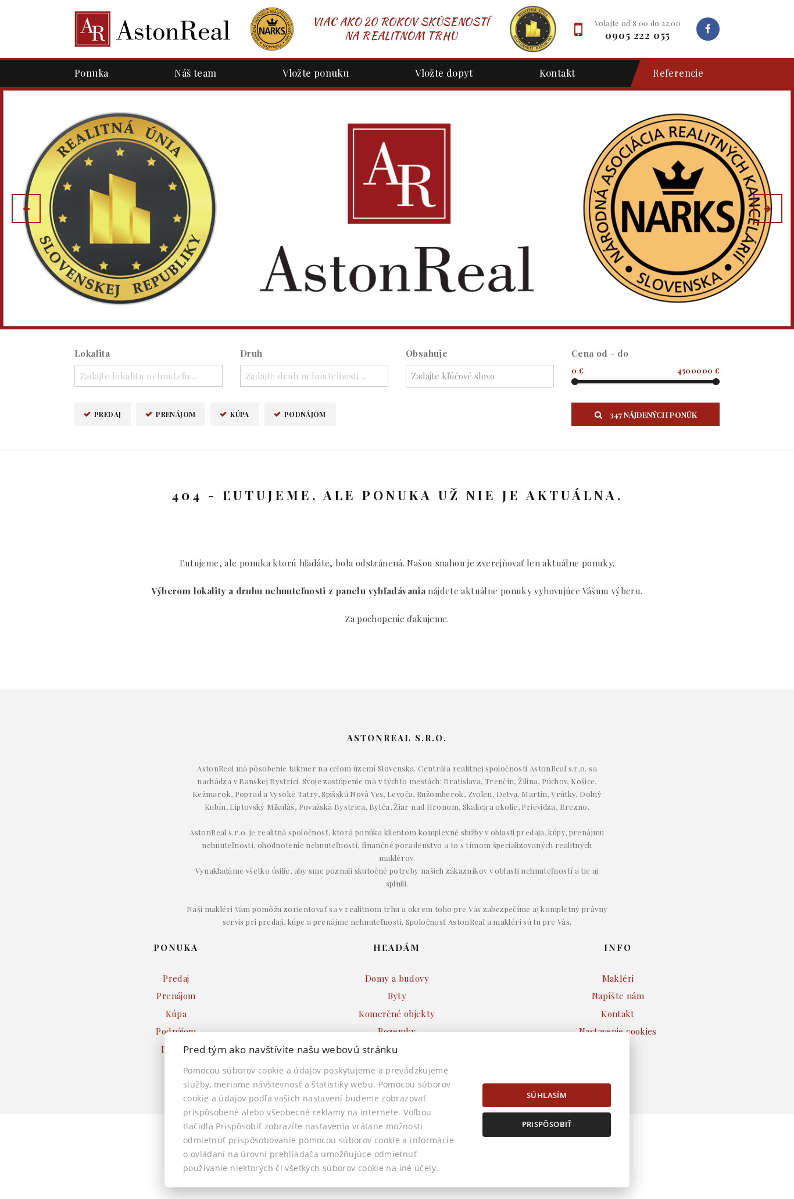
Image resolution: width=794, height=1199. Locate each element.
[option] (397, 208)
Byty (397, 995)
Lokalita (92, 353)
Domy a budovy (397, 978)
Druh (251, 353)
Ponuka (91, 72)
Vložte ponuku (315, 72)
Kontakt (557, 72)
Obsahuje (427, 353)
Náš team (195, 72)
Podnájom (305, 414)
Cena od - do (600, 353)
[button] (26, 208)
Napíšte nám (618, 995)
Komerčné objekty (397, 1013)
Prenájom (175, 414)
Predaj (107, 414)
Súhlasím (547, 1095)
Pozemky (397, 1031)
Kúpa (239, 414)
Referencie (678, 72)
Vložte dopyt (444, 72)
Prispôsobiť (547, 1124)
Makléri (618, 978)
